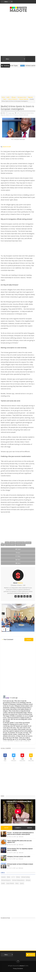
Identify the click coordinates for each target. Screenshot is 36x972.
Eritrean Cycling (25, 877)
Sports (22, 883)
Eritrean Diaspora (6, 880)
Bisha (8, 877)
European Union (22, 97)
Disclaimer (20, 968)
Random (29, 828)
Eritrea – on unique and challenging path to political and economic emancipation (20, 833)
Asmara (3, 877)
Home (3, 97)
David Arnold (7, 146)
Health (3, 883)
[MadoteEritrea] (15, 596)
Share (18, 552)
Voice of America (12, 99)
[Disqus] (18, 668)
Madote (22, 965)
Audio (8, 97)
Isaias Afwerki (10, 883)
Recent (6, 828)
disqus (29, 639)
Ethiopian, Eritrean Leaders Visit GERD (18, 856)
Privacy (15, 968)
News (4, 99)
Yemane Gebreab (23, 99)
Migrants (30, 97)
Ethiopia (14, 97)
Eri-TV (13, 877)
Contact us (31, 954)
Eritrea (16, 65)
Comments (18, 828)
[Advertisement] (18, 35)
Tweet (18, 549)
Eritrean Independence (18, 880)
